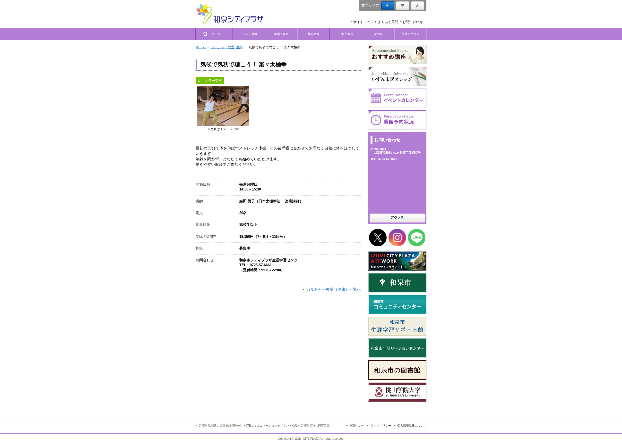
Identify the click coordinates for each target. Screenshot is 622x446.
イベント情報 (249, 34)
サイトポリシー (381, 425)
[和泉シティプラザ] (230, 15)
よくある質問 (388, 22)
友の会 (378, 34)
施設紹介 (314, 34)
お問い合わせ (412, 22)
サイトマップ (363, 22)
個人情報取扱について (411, 425)
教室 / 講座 (281, 34)
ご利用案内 (346, 34)
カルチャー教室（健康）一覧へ (333, 289)
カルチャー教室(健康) (227, 47)
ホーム (214, 34)
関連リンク (357, 425)
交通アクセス (410, 34)
